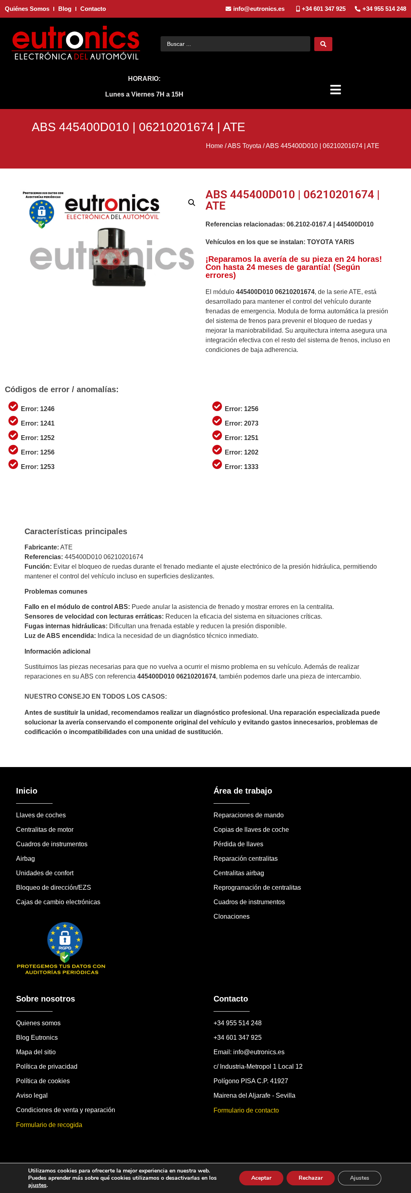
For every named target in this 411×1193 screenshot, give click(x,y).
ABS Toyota (244, 145)
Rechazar (311, 1178)
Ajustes (359, 1178)
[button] (336, 90)
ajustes (37, 1185)
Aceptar (261, 1178)
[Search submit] (323, 44)
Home (214, 145)
